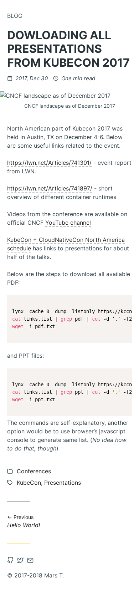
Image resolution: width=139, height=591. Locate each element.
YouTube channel (68, 222)
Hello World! (23, 521)
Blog (14, 15)
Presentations (62, 482)
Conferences (34, 471)
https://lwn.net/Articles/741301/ (49, 162)
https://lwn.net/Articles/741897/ (49, 188)
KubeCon (29, 482)
